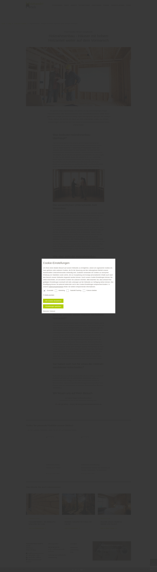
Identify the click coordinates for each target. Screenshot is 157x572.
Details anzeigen (49, 295)
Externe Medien (92, 290)
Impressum (52, 311)
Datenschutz (46, 311)
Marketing (61, 290)
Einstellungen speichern (53, 306)
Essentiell (50, 290)
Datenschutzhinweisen (56, 287)
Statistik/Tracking (75, 290)
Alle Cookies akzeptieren (53, 301)
